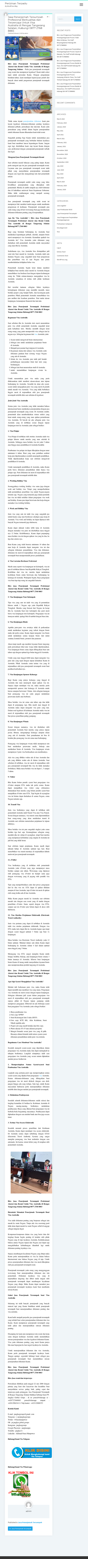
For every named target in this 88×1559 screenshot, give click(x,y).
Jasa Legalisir (61, 206)
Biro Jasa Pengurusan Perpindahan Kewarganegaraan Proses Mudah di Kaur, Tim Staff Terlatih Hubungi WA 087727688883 (69, 64)
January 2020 (61, 189)
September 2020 (62, 162)
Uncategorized (62, 228)
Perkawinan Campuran (64, 224)
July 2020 (60, 166)
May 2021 (60, 131)
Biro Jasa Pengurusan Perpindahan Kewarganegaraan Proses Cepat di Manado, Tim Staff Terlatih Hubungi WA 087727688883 (69, 53)
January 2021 (61, 146)
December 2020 (62, 150)
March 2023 (61, 119)
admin (29, 1511)
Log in (59, 248)
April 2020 (60, 178)
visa (35, 334)
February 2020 (62, 186)
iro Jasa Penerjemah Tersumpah (20, 1529)
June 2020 (60, 170)
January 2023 (61, 127)
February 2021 (62, 142)
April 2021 (60, 135)
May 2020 (60, 174)
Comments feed (62, 256)
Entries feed (61, 252)
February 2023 (62, 123)
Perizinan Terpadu (16, 3)
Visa (58, 232)
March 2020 (61, 182)
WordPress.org (62, 260)
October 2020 (61, 158)
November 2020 (62, 154)
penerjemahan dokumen (32, 121)
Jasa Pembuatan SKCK (64, 210)
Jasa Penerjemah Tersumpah (30, 1522)
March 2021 (61, 139)
